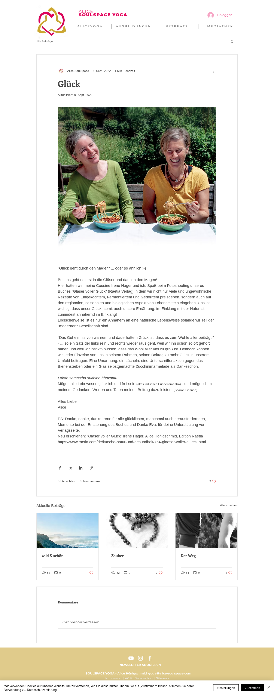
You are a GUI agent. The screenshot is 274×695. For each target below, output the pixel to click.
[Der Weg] (206, 530)
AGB (128, 678)
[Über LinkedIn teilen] (81, 468)
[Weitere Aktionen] (213, 70)
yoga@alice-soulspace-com (170, 673)
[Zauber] (137, 530)
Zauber (117, 555)
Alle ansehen (229, 505)
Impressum (113, 678)
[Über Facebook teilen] (60, 468)
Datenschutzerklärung (42, 690)
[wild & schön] (67, 530)
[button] (232, 41)
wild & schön (53, 555)
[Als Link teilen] (91, 468)
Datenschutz (143, 678)
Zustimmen (252, 688)
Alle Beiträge (44, 41)
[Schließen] (268, 688)
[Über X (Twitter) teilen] (70, 468)
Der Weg (188, 555)
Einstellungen (226, 688)
